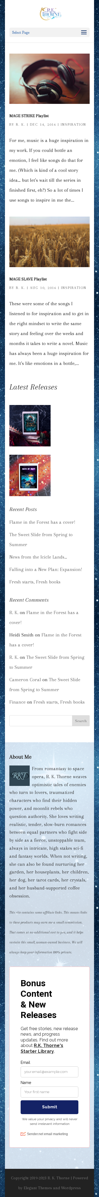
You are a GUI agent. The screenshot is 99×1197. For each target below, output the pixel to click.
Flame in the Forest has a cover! (42, 522)
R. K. (20, 124)
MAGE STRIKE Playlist (29, 115)
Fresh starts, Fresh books (35, 582)
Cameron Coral (25, 679)
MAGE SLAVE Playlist (28, 279)
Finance (17, 702)
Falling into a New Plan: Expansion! (45, 569)
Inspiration (73, 124)
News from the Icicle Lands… (38, 557)
